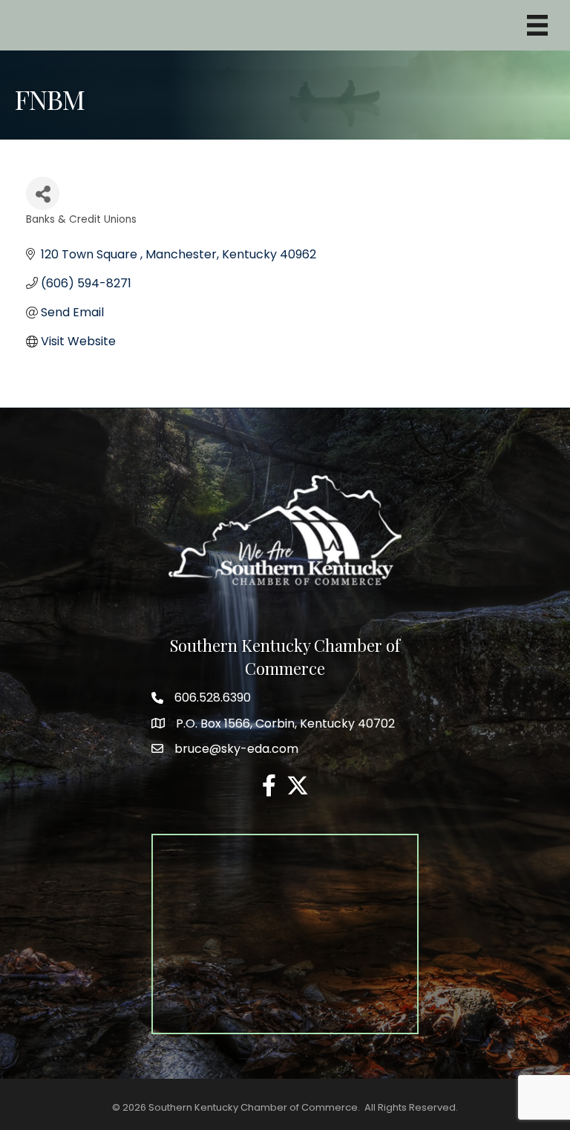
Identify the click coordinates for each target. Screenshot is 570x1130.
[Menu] (537, 25)
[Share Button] (42, 193)
